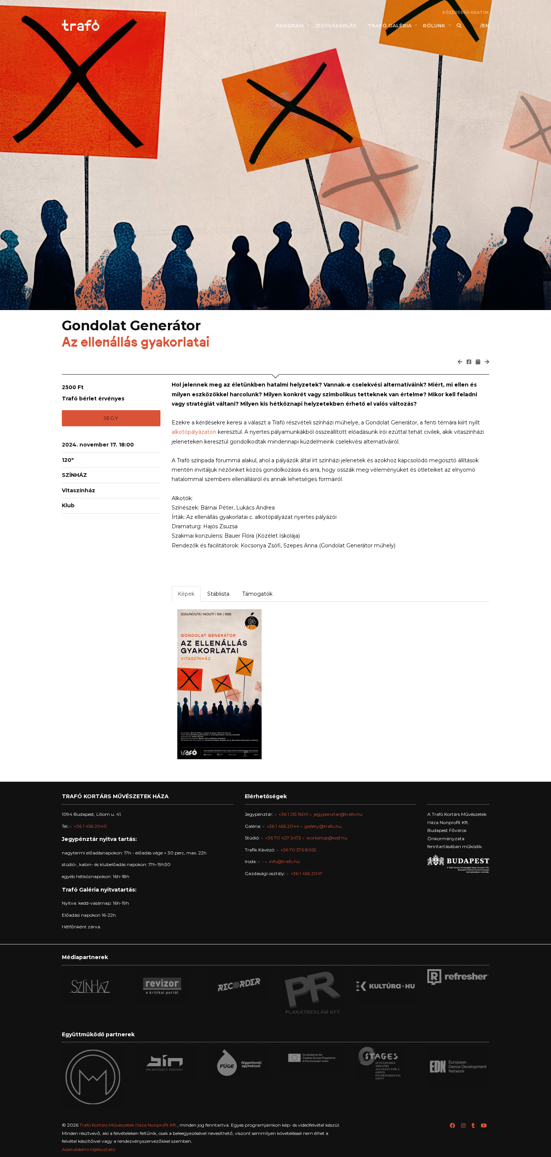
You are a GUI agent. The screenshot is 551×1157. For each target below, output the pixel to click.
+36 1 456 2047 (306, 873)
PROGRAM (290, 25)
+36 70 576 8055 (298, 850)
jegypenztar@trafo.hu (338, 814)
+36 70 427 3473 (283, 838)
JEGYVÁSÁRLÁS (335, 25)
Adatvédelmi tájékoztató (88, 1149)
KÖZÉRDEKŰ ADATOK (465, 12)
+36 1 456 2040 (90, 826)
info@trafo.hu (284, 861)
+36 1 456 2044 (283, 826)
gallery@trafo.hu (322, 826)
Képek (186, 593)
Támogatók (257, 593)
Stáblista (218, 593)
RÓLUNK (434, 25)
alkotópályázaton (194, 432)
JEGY (111, 418)
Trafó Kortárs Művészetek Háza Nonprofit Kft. (128, 1125)
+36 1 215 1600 (293, 814)
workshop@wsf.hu (326, 838)
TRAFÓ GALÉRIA (390, 25)
